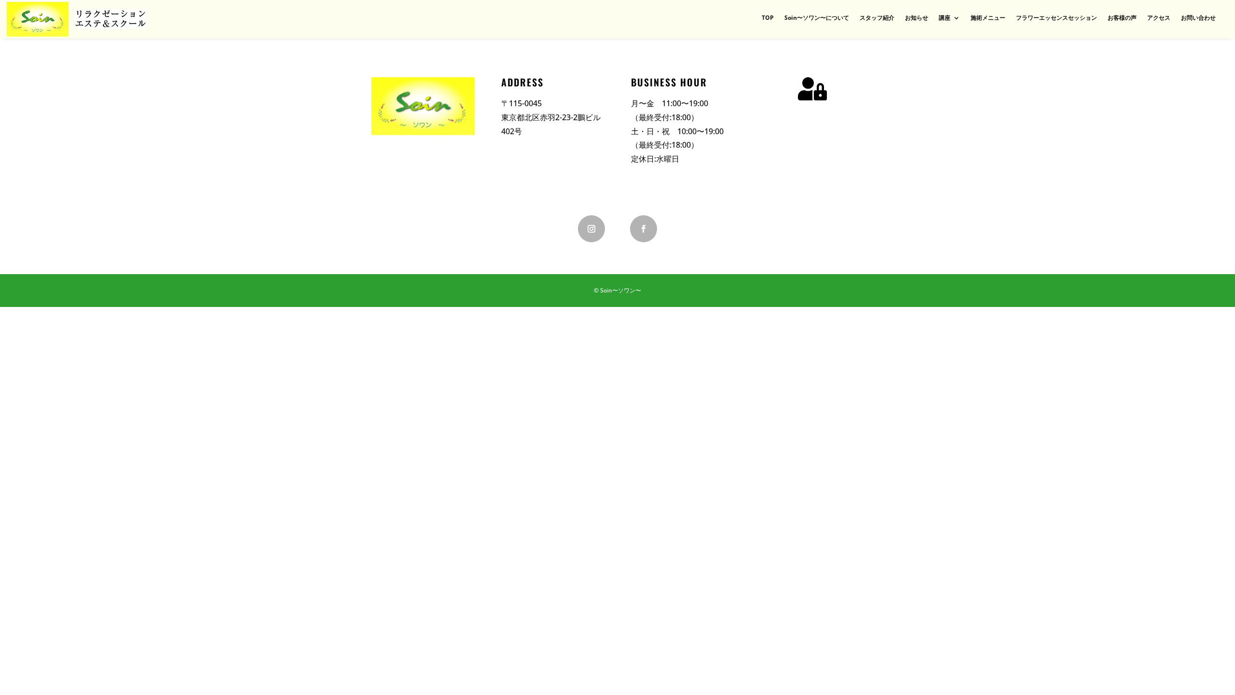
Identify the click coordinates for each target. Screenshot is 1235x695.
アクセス (1158, 18)
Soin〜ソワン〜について (816, 18)
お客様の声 (1122, 18)
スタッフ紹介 (877, 18)
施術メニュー (988, 18)
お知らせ (916, 18)
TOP (768, 18)
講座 (944, 18)
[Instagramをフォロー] (591, 228)
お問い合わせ (1198, 18)
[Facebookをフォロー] (643, 228)
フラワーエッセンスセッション (1056, 18)
